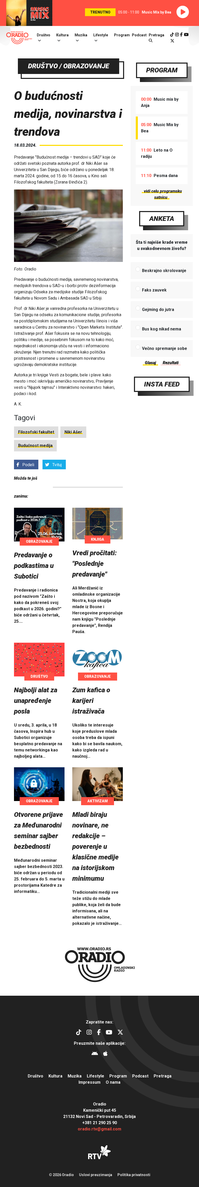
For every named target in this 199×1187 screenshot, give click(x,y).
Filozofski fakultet (36, 432)
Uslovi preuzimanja (95, 1175)
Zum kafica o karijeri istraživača (91, 700)
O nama (113, 1082)
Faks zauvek (154, 290)
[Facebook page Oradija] (181, 34)
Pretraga (163, 1076)
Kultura (62, 35)
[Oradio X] (172, 40)
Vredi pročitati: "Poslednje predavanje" (94, 563)
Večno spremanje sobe (164, 348)
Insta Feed (162, 384)
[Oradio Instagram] (177, 34)
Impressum (90, 1082)
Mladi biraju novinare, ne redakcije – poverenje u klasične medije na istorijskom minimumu (95, 846)
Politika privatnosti (133, 1175)
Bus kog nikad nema (161, 329)
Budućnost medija (35, 445)
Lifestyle (100, 35)
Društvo (43, 35)
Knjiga (97, 539)
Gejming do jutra (158, 309)
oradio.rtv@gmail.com (99, 1129)
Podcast (139, 35)
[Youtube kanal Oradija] (186, 34)
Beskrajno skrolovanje (164, 270)
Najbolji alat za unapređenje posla (35, 700)
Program (122, 35)
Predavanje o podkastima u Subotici (34, 565)
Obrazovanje (39, 541)
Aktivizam (97, 801)
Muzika (81, 35)
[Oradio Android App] (94, 1054)
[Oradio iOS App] (105, 1054)
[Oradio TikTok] (172, 34)
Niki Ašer (73, 432)
